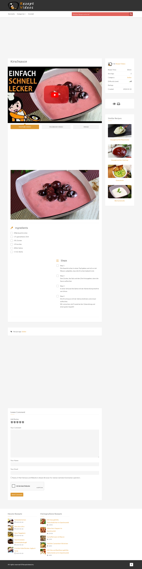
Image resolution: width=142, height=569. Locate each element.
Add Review (15, 419)
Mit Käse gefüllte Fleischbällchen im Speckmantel (58, 521)
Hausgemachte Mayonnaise (119, 140)
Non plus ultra (19, 526)
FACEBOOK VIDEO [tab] (56, 127)
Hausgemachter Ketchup (119, 160)
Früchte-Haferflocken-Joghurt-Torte (25, 549)
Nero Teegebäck (19, 533)
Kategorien (21, 14)
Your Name (14, 460)
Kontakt (31, 14)
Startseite (11, 14)
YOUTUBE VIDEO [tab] (25, 127)
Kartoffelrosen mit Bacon (55, 537)
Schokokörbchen (20, 520)
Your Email (14, 469)
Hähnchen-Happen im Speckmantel (54, 529)
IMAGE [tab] (86, 127)
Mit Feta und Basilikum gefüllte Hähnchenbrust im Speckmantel (58, 551)
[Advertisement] (66, 36)
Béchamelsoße (120, 201)
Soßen (24, 331)
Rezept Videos (120, 64)
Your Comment (16, 428)
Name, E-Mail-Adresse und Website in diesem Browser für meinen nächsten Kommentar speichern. (46, 478)
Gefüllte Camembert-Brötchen (57, 543)
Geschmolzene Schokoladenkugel (20, 541)
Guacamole (120, 180)
